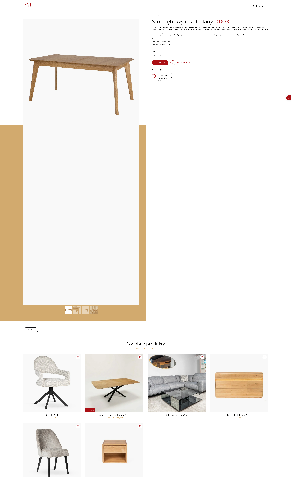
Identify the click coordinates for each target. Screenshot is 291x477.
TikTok (263, 6)
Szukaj (254, 6)
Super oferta (201, 6)
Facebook (256, 6)
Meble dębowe (49, 16)
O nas (190, 6)
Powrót (30, 330)
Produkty (180, 6)
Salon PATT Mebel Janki (32, 16)
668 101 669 (164, 78)
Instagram (259, 6)
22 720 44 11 (161, 80)
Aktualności (213, 6)
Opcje (153, 51)
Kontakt (235, 6)
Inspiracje (224, 6)
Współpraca (245, 6)
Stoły (61, 16)
